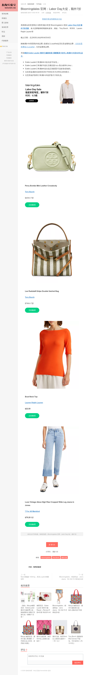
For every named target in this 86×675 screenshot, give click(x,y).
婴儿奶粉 (5, 22)
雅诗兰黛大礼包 (9, 61)
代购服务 (5, 40)
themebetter (44, 670)
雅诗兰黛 (64, 557)
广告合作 (9, 52)
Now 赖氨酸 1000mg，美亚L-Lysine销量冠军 (35, 578)
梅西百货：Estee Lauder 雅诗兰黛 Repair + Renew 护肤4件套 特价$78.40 (44, 608)
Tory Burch (29, 191)
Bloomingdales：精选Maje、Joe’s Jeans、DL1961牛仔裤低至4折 (71, 578)
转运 (3, 31)
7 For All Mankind (32, 511)
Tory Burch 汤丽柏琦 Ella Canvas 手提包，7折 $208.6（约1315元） (75, 639)
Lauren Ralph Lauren (34, 402)
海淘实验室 (9, 5)
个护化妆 (38, 4)
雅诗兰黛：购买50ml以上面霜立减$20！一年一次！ (60, 638)
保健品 (4, 18)
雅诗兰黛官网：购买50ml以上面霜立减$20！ (44, 638)
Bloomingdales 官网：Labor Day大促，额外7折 (51, 9)
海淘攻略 (5, 13)
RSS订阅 (5, 46)
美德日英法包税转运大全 (52, 19)
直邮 (3, 36)
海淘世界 (5, 27)
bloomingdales (46, 557)
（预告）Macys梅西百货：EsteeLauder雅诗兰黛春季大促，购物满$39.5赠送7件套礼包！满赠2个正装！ (28, 611)
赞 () (53, 544)
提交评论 (77, 662)
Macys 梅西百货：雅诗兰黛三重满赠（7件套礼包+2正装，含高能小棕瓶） (28, 639)
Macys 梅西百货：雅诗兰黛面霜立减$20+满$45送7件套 (75, 607)
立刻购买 (32, 204)
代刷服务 (9, 58)
